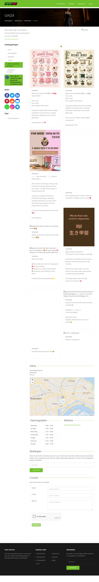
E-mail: (34, 494)
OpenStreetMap (84, 415)
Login (91, 4)
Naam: (34, 488)
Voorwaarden (41, 557)
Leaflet (71, 415)
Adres (9, 50)
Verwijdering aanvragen (10, 71)
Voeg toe (55, 557)
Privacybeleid (41, 560)
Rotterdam (27, 21)
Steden (72, 4)
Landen (82, 4)
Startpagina (61, 4)
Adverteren (55, 554)
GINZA (63, 401)
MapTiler (77, 415)
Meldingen (11, 57)
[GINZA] (62, 397)
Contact (10, 60)
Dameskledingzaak (13, 118)
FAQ (38, 564)
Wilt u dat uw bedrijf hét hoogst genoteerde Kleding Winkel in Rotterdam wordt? (16, 80)
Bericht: (34, 501)
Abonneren (36, 470)
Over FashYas (41, 554)
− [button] (32, 382)
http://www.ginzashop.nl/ (72, 425)
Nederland (18, 21)
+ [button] (32, 380)
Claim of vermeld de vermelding (12, 65)
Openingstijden (12, 53)
